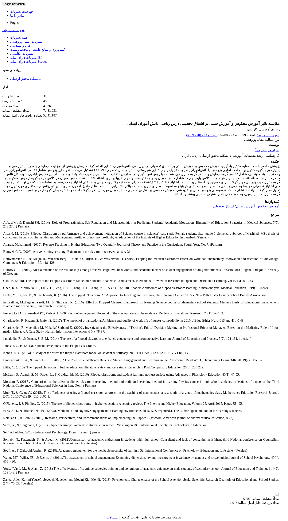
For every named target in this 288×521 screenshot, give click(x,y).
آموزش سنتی (245, 206)
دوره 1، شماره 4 (268, 135)
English (15, 22)
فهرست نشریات (21, 11)
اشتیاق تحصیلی (223, 206)
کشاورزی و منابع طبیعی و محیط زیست (37, 49)
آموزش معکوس (268, 206)
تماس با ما (17, 15)
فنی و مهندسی (20, 45)
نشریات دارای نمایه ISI (26, 57)
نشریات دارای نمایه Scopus (28, 61)
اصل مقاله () (201, 135)
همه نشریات (18, 37)
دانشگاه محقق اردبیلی (25, 78)
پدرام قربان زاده (267, 150)
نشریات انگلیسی (21, 53)
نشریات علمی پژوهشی (26, 41)
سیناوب (111, 517)
